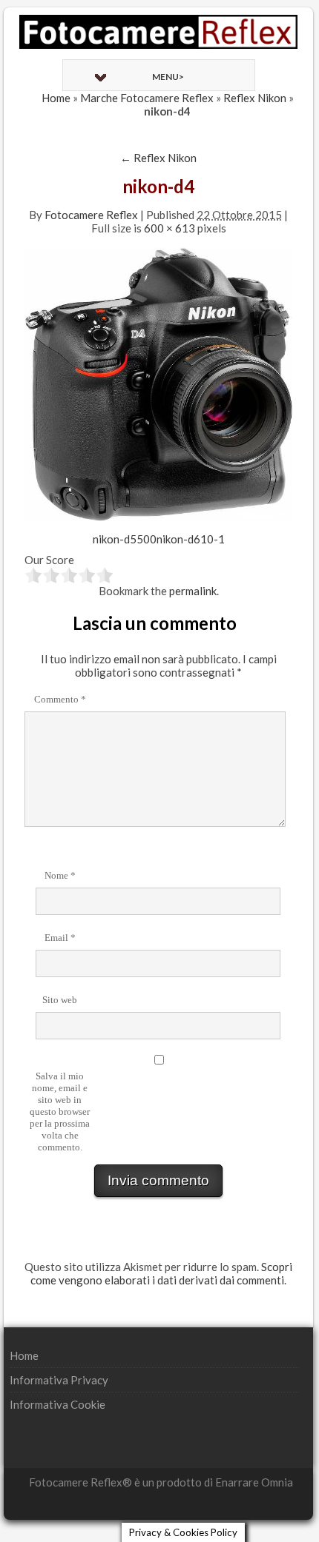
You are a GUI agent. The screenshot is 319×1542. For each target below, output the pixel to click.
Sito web (59, 999)
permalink (193, 590)
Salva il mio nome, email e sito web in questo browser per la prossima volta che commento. (60, 1111)
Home (56, 97)
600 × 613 (169, 228)
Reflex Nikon (254, 97)
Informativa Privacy (59, 1380)
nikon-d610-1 (191, 539)
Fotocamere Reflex (91, 214)
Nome (60, 875)
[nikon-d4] (158, 382)
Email (60, 937)
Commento (60, 699)
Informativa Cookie (57, 1404)
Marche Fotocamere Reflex (147, 97)
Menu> (168, 76)
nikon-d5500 (125, 539)
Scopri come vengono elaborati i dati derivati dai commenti (161, 1273)
